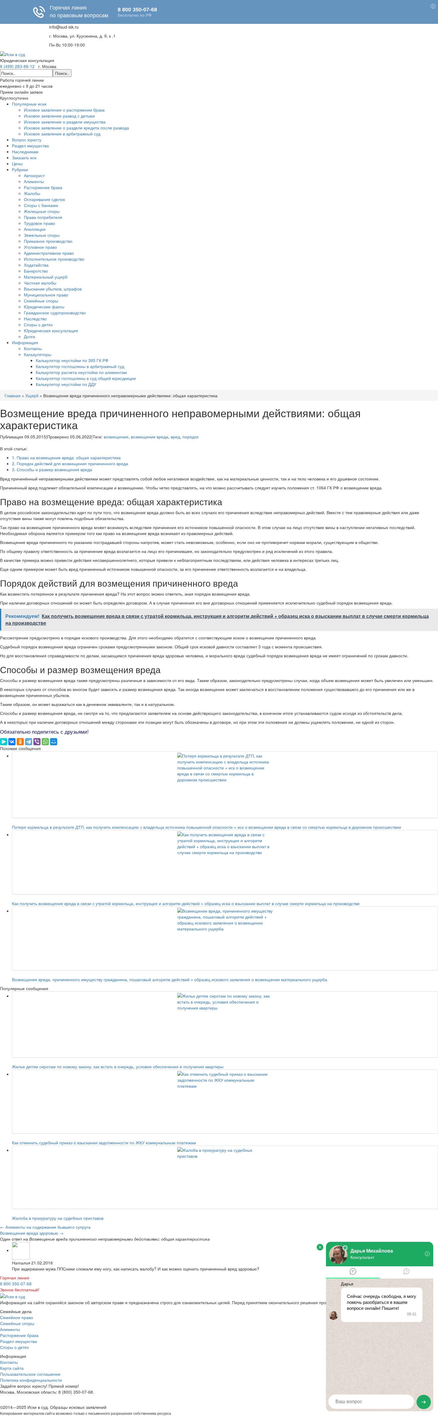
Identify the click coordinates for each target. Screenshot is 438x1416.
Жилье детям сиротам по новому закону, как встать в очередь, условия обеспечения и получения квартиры (117, 1066)
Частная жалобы (40, 283)
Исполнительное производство (54, 259)
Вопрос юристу (26, 140)
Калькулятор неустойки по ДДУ (66, 384)
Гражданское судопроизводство (55, 313)
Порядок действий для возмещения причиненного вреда (70, 463)
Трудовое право (39, 223)
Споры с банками (41, 205)
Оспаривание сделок (44, 199)
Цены (17, 163)
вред (175, 437)
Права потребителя (43, 217)
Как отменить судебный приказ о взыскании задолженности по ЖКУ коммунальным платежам (104, 1143)
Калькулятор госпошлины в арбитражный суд (80, 366)
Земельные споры (42, 235)
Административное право (49, 253)
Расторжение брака (43, 187)
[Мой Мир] (53, 741)
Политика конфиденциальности (31, 1380)
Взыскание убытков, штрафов (53, 289)
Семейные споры (41, 301)
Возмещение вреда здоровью (31, 1233)
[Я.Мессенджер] (3, 741)
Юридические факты (44, 307)
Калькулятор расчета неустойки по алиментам (81, 372)
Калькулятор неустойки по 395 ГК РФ (72, 360)
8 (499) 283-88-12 (17, 66)
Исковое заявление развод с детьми (59, 116)
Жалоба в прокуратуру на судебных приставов (57, 1218)
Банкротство (36, 271)
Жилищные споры (42, 211)
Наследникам (25, 151)
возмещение (116, 437)
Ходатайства (36, 265)
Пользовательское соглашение (30, 1374)
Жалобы (32, 193)
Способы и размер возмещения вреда (52, 469)
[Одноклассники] (20, 741)
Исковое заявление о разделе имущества (64, 122)
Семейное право (16, 1317)
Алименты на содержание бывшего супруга (45, 1227)
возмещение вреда (149, 437)
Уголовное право (40, 247)
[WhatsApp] (45, 741)
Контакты (33, 348)
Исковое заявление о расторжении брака (64, 110)
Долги (29, 336)
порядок (190, 437)
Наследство (35, 318)
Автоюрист (34, 175)
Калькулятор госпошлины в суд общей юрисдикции (86, 378)
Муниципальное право (46, 295)
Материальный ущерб (45, 277)
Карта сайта (12, 1368)
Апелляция (35, 229)
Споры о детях (38, 324)
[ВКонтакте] (11, 741)
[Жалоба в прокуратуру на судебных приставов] (225, 1177)
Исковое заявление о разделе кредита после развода (76, 128)
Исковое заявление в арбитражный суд (62, 134)
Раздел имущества (30, 146)
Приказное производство (48, 241)
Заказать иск (24, 157)
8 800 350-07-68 (16, 1284)
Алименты (34, 181)
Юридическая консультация (51, 330)
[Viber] (37, 741)
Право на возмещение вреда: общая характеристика (66, 457)
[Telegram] (28, 741)
